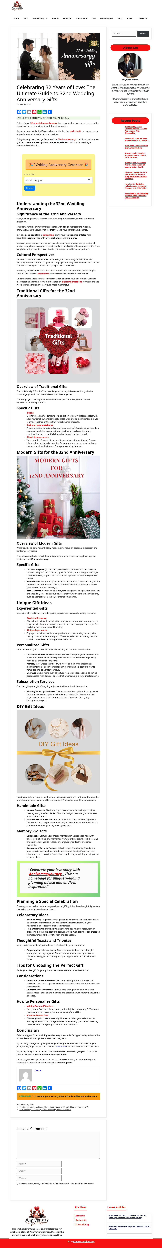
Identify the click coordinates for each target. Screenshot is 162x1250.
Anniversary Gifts (26, 1104)
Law (94, 18)
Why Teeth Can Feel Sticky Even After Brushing (136, 146)
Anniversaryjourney (84, 1241)
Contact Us (142, 18)
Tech (26, 18)
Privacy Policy (82, 1224)
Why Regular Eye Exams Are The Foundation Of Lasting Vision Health (135, 164)
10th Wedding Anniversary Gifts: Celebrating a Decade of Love (45, 1109)
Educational (81, 18)
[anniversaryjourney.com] (17, 6)
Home (16, 18)
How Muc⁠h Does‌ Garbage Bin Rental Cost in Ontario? (136, 139)
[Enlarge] (140, 56)
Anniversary (38, 18)
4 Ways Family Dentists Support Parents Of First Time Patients (135, 155)
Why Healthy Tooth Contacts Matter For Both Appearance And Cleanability (136, 129)
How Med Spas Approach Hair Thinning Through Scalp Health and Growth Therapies (136, 175)
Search (143, 33)
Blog (120, 18)
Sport (129, 18)
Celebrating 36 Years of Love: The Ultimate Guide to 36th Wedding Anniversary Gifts (54, 1107)
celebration (60, 1046)
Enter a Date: (29, 174)
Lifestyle (67, 18)
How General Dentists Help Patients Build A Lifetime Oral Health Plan (136, 195)
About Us (80, 1215)
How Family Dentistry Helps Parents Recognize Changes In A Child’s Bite (135, 186)
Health (55, 18)
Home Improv (106, 18)
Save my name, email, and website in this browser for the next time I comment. (57, 1183)
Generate (29, 188)
